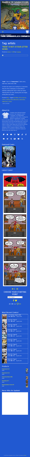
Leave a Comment (6, 103)
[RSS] (22, 139)
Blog (8, 98)
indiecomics (16, 100)
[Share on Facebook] (13, 300)
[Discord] (11, 134)
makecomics (5, 102)
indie (12, 100)
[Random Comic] (17, 289)
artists (20, 98)
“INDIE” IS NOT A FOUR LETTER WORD (15, 48)
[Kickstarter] (7, 134)
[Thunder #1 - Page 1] (12, 289)
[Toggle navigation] (2, 32)
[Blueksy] (18, 134)
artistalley (16, 98)
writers (10, 102)
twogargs (18, 52)
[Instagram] (14, 134)
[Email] (3, 139)
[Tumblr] (11, 139)
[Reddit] (7, 139)
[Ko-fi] (14, 139)
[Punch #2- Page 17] (14, 289)
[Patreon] (3, 134)
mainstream (22, 100)
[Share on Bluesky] (16, 300)
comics (3, 100)
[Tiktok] (22, 134)
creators (8, 100)
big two (24, 98)
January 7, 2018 (10, 52)
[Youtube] (18, 139)
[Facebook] (25, 134)
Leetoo (25, 455)
